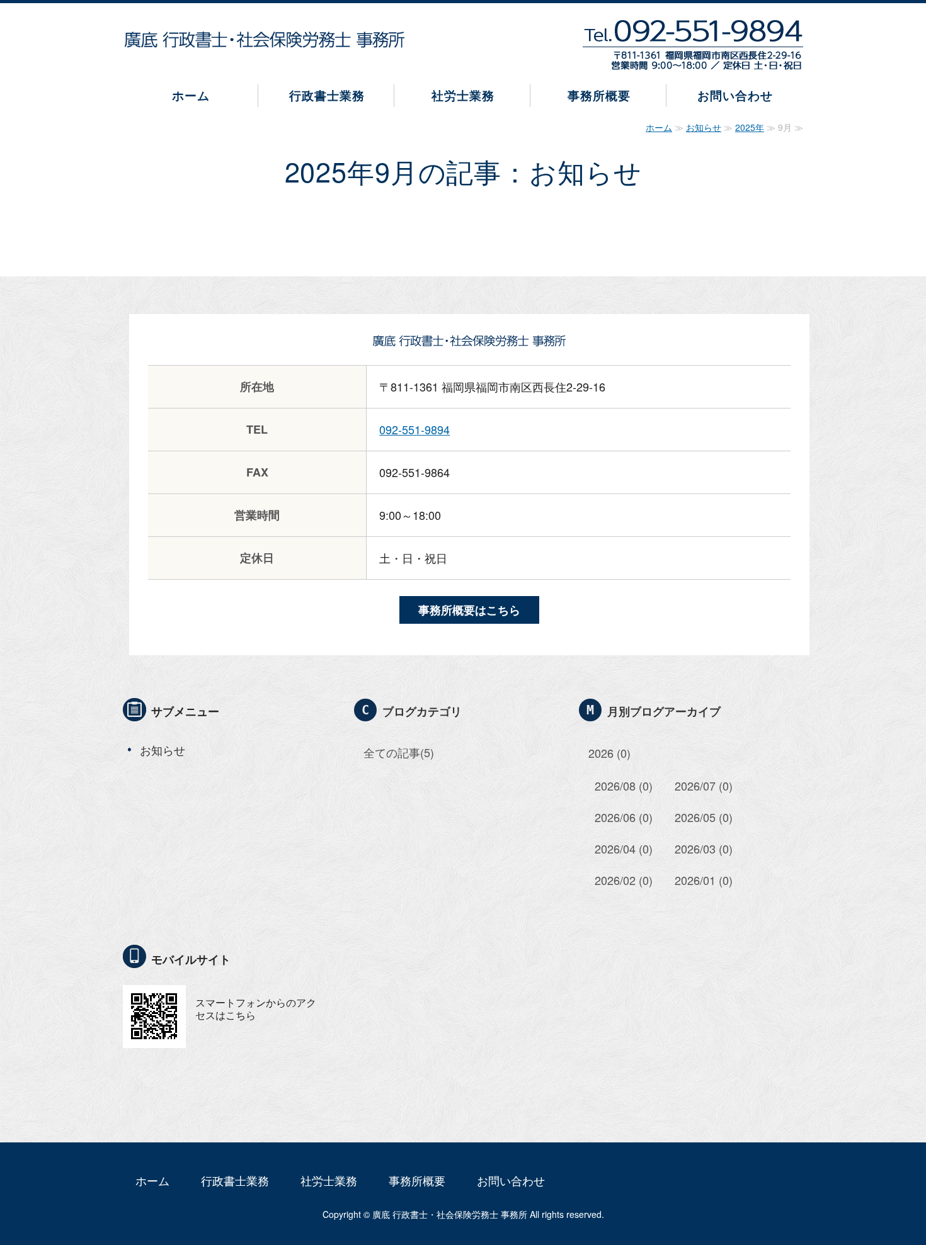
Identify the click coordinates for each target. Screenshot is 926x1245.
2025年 (749, 127)
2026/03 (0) (704, 848)
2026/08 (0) (624, 785)
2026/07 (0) (704, 785)
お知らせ (703, 127)
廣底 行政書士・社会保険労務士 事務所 (449, 1214)
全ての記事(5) (398, 752)
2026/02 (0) (624, 880)
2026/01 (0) (704, 880)
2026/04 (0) (624, 848)
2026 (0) (609, 753)
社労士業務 (463, 95)
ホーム (191, 95)
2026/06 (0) (624, 817)
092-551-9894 (414, 429)
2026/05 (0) (704, 817)
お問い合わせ (735, 95)
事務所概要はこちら (469, 610)
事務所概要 (599, 95)
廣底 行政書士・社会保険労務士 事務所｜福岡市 (264, 39)
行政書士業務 (327, 95)
